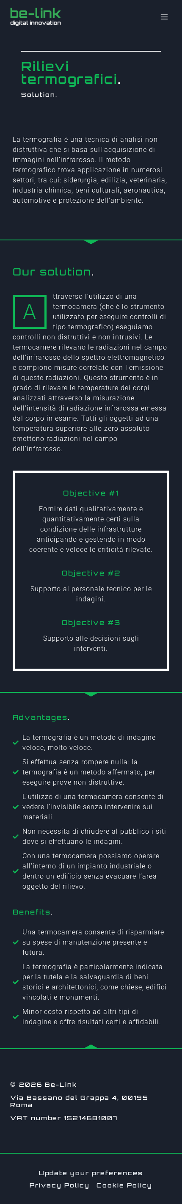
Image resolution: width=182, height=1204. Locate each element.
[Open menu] (164, 16)
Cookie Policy (124, 1185)
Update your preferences (91, 1172)
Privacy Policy (60, 1185)
